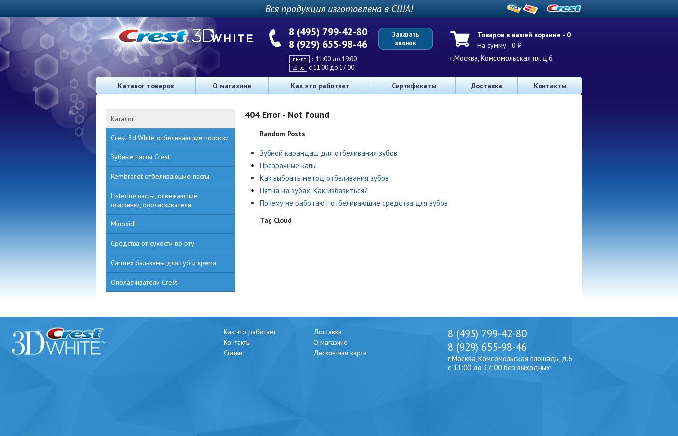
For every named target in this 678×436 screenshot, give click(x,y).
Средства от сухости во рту (152, 243)
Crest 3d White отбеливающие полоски (170, 137)
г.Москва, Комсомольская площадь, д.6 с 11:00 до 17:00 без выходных (510, 363)
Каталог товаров (146, 85)
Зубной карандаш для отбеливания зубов (328, 153)
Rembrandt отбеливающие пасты (160, 176)
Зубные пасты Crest (140, 156)
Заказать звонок (405, 38)
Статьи (233, 352)
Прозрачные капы (288, 165)
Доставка (486, 85)
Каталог (122, 118)
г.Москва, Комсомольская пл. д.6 (501, 58)
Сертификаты (414, 85)
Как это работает (320, 85)
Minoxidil (124, 223)
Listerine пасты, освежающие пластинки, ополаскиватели (154, 200)
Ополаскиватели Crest (144, 282)
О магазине (232, 85)
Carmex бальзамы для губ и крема (163, 262)
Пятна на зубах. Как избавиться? (314, 190)
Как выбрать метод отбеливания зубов (324, 178)
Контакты (550, 85)
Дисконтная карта (340, 352)
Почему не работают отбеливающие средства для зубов (354, 203)
